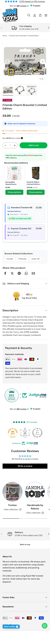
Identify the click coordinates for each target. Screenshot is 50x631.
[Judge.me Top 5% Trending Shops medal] (37, 433)
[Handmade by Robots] (35, 491)
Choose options (14, 192)
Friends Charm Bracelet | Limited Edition (24, 36)
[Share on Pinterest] (19, 273)
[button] (40, 15)
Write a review (25, 466)
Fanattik (10, 259)
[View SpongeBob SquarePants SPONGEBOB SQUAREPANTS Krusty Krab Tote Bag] (14, 173)
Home (5, 36)
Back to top (25, 544)
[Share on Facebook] (5, 273)
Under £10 (35, 259)
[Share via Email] (33, 273)
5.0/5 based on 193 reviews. (32, 1)
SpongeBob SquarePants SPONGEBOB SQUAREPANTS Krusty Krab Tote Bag (14, 183)
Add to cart (34, 145)
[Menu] (46, 15)
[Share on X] (12, 273)
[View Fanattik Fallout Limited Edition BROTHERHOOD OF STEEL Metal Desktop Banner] (36, 173)
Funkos (12, 505)
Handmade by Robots (35, 507)
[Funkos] (12, 491)
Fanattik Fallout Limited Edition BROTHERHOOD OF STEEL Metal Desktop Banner (35, 183)
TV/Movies (22, 259)
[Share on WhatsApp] (26, 273)
